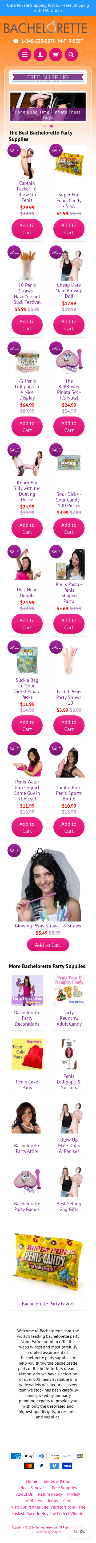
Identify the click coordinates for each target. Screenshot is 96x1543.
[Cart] (55, 54)
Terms (52, 1500)
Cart (66, 1500)
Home (31, 1481)
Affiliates (34, 1500)
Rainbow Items (56, 1481)
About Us (24, 1494)
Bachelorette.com (46, 1527)
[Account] (40, 54)
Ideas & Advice (33, 1487)
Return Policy (50, 1494)
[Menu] (24, 54)
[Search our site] (71, 54)
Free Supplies (64, 1487)
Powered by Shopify (48, 1532)
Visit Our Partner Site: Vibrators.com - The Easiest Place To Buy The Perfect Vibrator (48, 1510)
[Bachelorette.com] (48, 26)
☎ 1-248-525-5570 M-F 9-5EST (48, 41)
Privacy (73, 1494)
